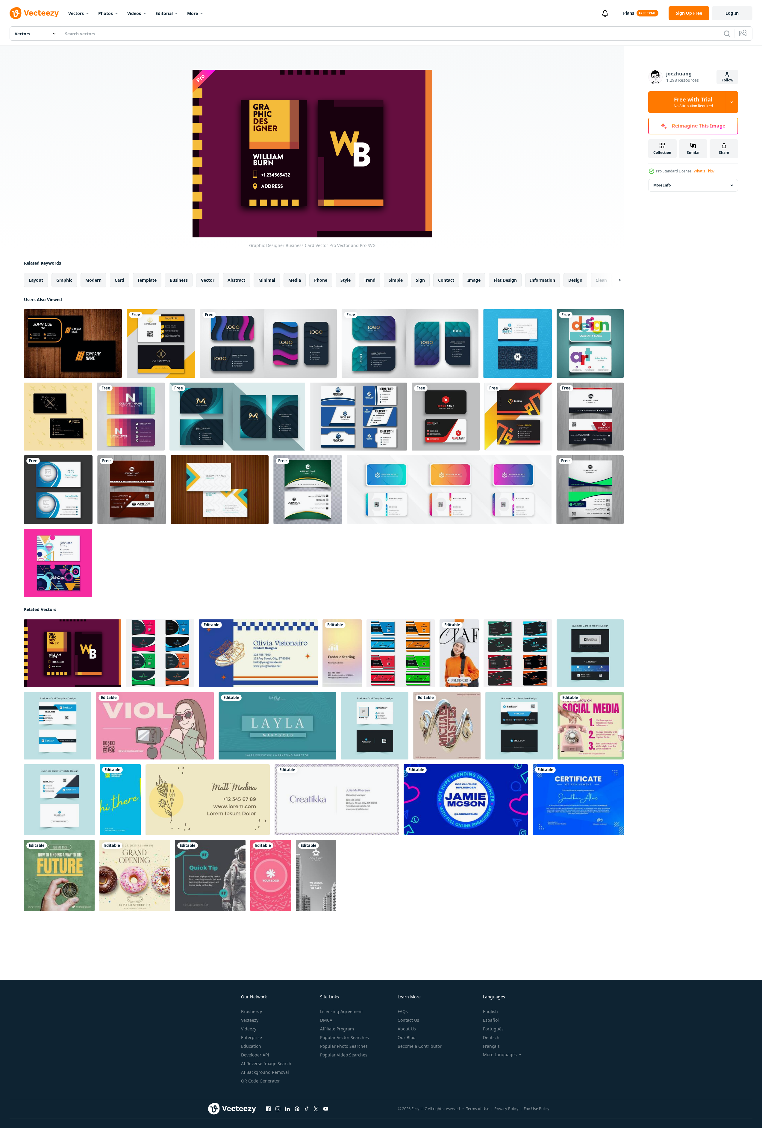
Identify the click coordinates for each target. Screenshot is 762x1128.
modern (93, 280)
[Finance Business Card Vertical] (342, 653)
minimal (266, 280)
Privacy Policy (506, 1108)
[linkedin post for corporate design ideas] (210, 875)
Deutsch (491, 1037)
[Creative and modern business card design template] (400, 653)
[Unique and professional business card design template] (160, 653)
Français (491, 1046)
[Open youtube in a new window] (325, 1108)
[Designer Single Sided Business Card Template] (337, 799)
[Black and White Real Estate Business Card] (316, 875)
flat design (505, 280)
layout (36, 280)
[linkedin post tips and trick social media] (591, 725)
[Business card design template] (446, 417)
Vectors (76, 13)
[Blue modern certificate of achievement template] (578, 799)
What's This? (704, 171)
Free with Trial (693, 102)
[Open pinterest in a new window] (297, 1108)
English (490, 1011)
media (294, 280)
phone (320, 280)
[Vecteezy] (34, 13)
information (542, 280)
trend (369, 280)
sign (420, 280)
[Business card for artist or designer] (590, 343)
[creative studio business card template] (120, 799)
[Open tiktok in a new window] (306, 1108)
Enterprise (251, 1037)
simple (396, 280)
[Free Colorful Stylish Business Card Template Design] (220, 489)
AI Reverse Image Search (266, 1063)
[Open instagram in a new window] (277, 1108)
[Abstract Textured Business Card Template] (410, 343)
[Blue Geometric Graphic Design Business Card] (517, 343)
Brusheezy (251, 1011)
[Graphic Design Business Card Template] (58, 563)
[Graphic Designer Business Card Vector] (72, 653)
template (147, 280)
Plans (628, 13)
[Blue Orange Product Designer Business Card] (258, 653)
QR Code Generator (260, 1081)
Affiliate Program (337, 1029)
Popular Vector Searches (344, 1037)
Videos (134, 13)
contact (446, 280)
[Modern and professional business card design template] (518, 653)
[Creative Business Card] (73, 343)
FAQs (403, 1011)
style (345, 280)
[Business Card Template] (447, 725)
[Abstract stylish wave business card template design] (590, 417)
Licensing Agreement (341, 1011)
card (119, 280)
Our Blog (407, 1037)
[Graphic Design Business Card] (58, 417)
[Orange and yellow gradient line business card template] (518, 417)
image (474, 280)
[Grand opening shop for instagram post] (134, 875)
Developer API (255, 1055)
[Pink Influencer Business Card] (155, 725)
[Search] (727, 33)
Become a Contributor (420, 1046)
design (575, 280)
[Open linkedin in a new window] (287, 1108)
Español (491, 1020)
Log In (732, 13)
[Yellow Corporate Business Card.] (161, 343)
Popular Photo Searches (344, 1046)
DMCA (326, 1020)
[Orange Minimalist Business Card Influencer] (459, 653)
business (179, 280)
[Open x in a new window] (316, 1108)
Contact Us (408, 1020)
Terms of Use (477, 1108)
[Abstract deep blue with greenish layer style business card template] (237, 417)
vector (207, 280)
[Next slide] (614, 280)
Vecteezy (249, 1020)
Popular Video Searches (343, 1055)
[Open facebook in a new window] (268, 1108)
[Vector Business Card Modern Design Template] (131, 417)
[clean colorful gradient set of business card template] (449, 489)
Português (493, 1029)
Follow (727, 80)
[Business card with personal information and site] (208, 799)
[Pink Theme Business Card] (270, 875)
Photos (105, 13)
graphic (64, 280)
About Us (407, 1029)
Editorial (164, 13)
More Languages (500, 1054)
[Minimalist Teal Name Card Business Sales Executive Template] (277, 725)
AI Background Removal (265, 1072)
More (192, 13)
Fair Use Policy (536, 1108)
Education (251, 1046)
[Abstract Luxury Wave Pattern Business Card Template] (268, 343)
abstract (236, 280)
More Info (662, 185)
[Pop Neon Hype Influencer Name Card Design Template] (466, 799)
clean (601, 280)
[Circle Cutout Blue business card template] (58, 489)
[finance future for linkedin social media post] (59, 875)
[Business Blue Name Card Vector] (358, 417)
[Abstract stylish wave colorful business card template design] (307, 489)
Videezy (248, 1029)
